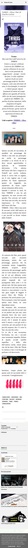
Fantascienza (15, 397)
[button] (3, 19)
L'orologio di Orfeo (7, 459)
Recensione (18, 399)
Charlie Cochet (6, 397)
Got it (19, 546)
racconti (12, 399)
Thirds (10, 401)
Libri (21, 397)
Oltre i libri (5, 399)
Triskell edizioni (6, 403)
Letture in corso (9, 456)
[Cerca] (26, 2)
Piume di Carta (8, 2)
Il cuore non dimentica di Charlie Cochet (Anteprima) (14, 506)
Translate (13, 428)
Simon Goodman (10, 461)
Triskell (16, 401)
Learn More (11, 546)
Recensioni (4, 401)
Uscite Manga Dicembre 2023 (8, 523)
